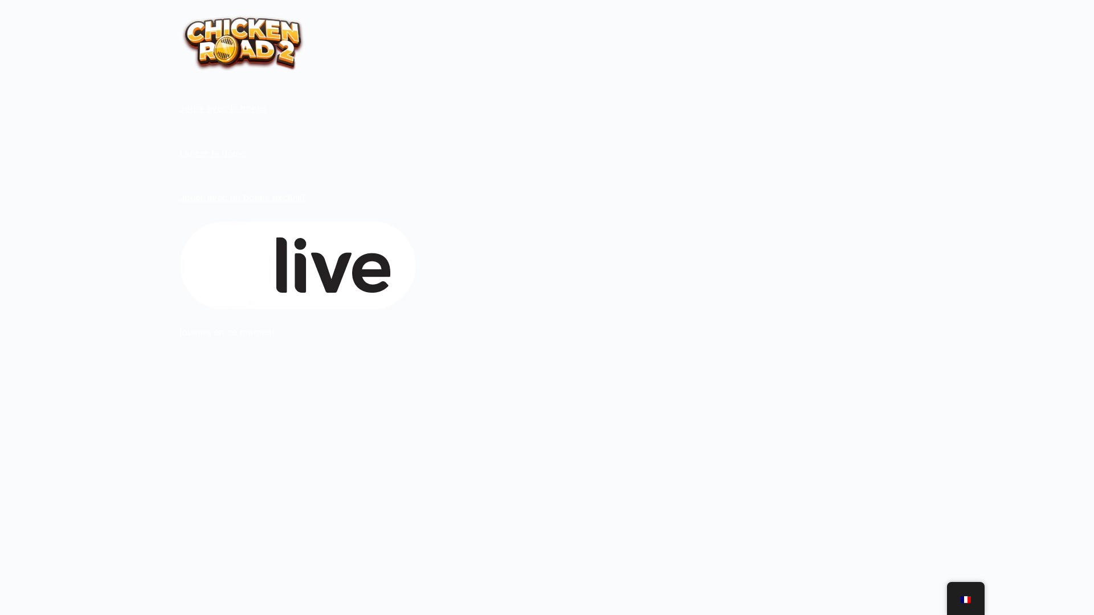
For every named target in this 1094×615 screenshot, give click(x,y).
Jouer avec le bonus (223, 108)
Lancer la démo (212, 153)
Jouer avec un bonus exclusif (242, 197)
